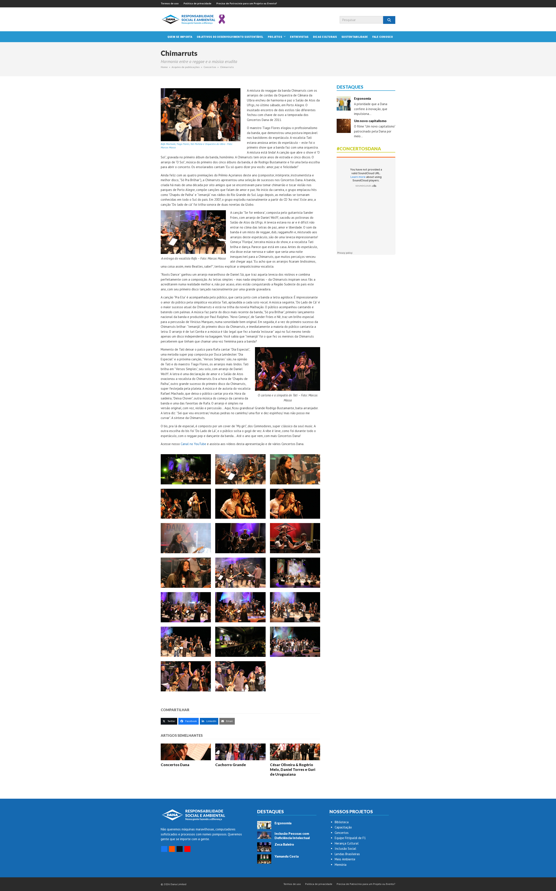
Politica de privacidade (318, 884)
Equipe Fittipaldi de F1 (350, 838)
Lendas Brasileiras (347, 854)
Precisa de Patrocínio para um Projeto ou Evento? (366, 884)
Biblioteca (342, 822)
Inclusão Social (345, 848)
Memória (340, 865)
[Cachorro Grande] (240, 751)
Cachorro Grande (230, 764)
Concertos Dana (175, 764)
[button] (169, 721)
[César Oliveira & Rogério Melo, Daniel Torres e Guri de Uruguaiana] (295, 751)
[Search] (389, 20)
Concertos (342, 833)
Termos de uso (292, 884)
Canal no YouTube (193, 444)
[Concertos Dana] (186, 751)
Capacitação (343, 827)
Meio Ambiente (345, 859)
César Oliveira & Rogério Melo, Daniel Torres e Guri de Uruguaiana (292, 769)
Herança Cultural (347, 843)
